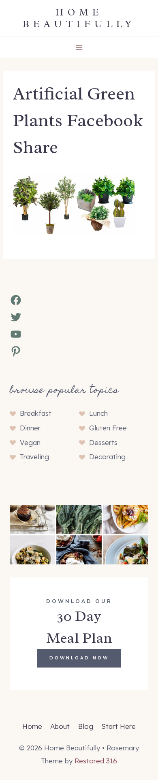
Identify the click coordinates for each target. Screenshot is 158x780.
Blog (85, 726)
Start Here (118, 726)
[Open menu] (79, 47)
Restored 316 (96, 760)
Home (32, 726)
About (60, 726)
